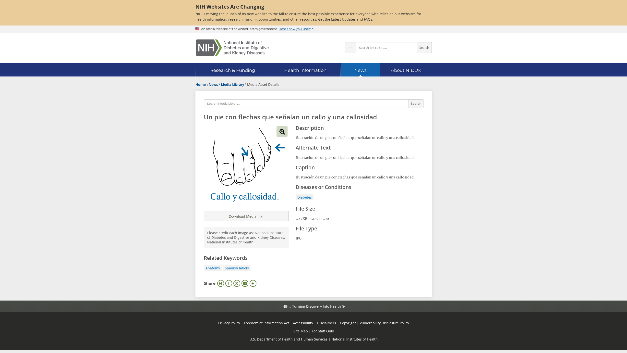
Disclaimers (326, 323)
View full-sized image (282, 131)
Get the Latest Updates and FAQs (345, 19)
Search (424, 48)
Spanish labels (237, 268)
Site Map (300, 331)
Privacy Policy (229, 323)
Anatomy (212, 268)
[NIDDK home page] (232, 47)
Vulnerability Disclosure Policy (384, 323)
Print (220, 283)
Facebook (228, 283)
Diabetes (304, 197)
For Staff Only (323, 331)
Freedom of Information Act (266, 323)
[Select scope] (350, 47)
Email (244, 283)
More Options (253, 283)
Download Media (243, 216)
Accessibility (303, 323)
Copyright (348, 323)
